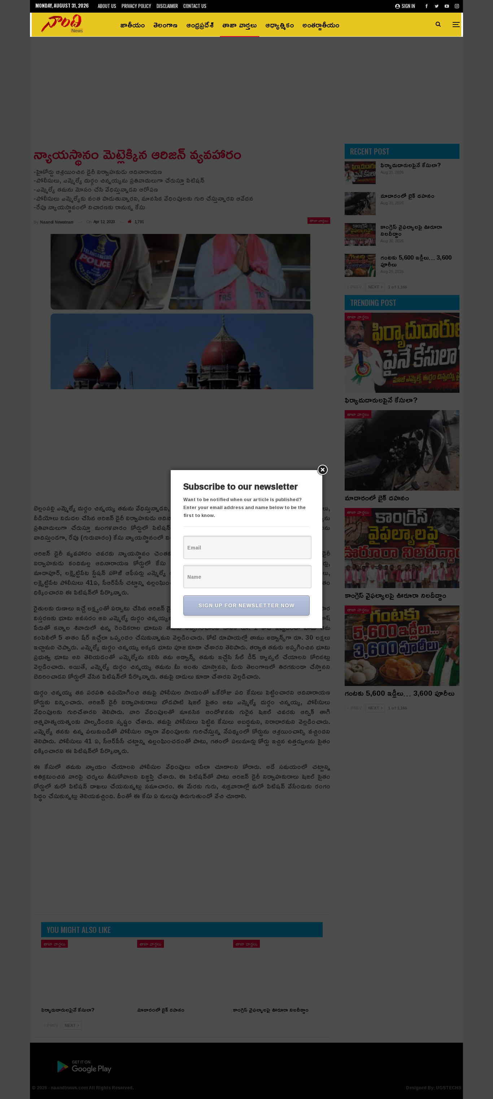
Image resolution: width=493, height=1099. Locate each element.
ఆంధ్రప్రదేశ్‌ (200, 24)
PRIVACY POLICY (136, 5)
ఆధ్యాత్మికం (279, 24)
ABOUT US (107, 5)
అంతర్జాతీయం (320, 24)
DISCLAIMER (167, 5)
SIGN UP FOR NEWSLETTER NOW (246, 605)
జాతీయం (132, 24)
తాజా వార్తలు (239, 24)
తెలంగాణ (165, 24)
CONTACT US (194, 5)
